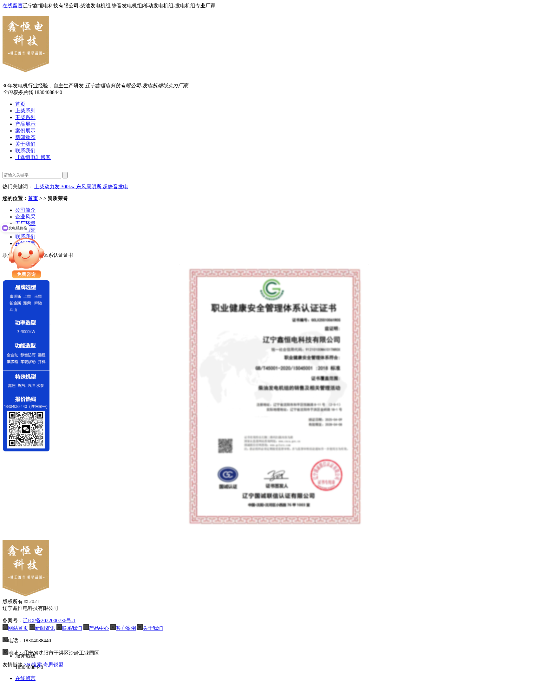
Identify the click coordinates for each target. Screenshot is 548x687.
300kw (68, 186)
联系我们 (25, 150)
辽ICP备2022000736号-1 (49, 620)
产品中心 (99, 628)
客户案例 (126, 628)
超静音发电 (115, 186)
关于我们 (25, 144)
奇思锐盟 (53, 664)
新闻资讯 (45, 628)
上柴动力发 (47, 186)
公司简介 (25, 210)
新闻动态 (25, 137)
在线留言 (13, 5)
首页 (20, 104)
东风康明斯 (89, 186)
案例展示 (25, 130)
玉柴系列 (25, 117)
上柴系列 (25, 110)
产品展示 (25, 124)
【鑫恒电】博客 (33, 157)
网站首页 (18, 628)
